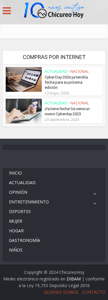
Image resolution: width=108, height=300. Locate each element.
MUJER (15, 221)
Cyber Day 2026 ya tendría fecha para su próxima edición (66, 82)
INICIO (15, 173)
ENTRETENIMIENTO (29, 202)
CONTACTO (93, 292)
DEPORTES (20, 211)
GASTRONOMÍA (24, 240)
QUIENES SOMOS (61, 292)
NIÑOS (15, 250)
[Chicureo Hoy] (54, 11)
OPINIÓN (18, 192)
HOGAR (16, 231)
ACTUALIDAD (56, 71)
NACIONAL (79, 71)
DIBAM (74, 279)
